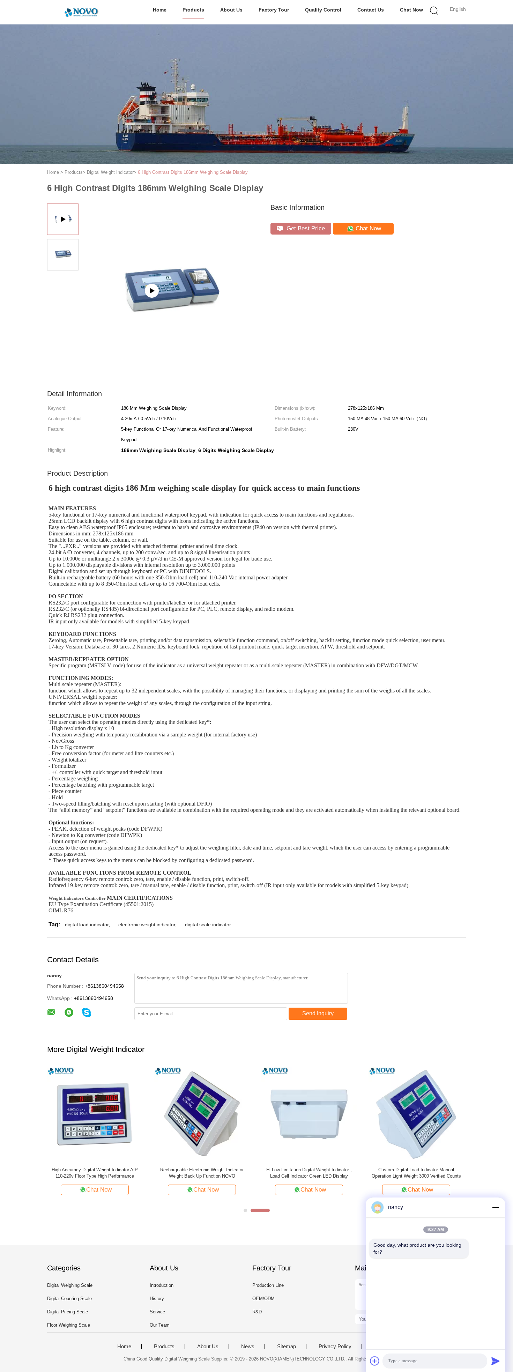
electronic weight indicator (146, 924)
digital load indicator (87, 924)
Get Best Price (305, 228)
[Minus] (495, 1207)
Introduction (161, 1285)
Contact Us (370, 10)
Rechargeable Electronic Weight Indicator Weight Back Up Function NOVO (202, 1173)
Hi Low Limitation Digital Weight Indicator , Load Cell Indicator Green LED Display (309, 1173)
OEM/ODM (263, 1298)
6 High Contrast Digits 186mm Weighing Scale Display (193, 172)
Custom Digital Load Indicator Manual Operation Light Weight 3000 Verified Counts (416, 1173)
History (157, 1298)
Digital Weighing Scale (69, 1285)
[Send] (495, 1361)
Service (157, 1311)
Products (193, 10)
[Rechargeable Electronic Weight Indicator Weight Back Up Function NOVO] (202, 1114)
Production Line (268, 1285)
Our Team (160, 1325)
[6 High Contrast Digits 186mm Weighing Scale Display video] (169, 324)
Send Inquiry (318, 1013)
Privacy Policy (335, 1346)
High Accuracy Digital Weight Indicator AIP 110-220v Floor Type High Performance (95, 1173)
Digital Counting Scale (69, 1298)
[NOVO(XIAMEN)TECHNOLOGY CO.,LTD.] (81, 12)
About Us (231, 10)
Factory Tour (274, 10)
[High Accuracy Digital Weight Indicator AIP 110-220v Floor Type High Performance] (94, 1114)
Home (159, 10)
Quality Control (323, 10)
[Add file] (375, 1361)
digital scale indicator (208, 924)
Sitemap (286, 1346)
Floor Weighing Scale (68, 1325)
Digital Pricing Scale (67, 1311)
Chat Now (411, 10)
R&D (257, 1311)
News (247, 1346)
